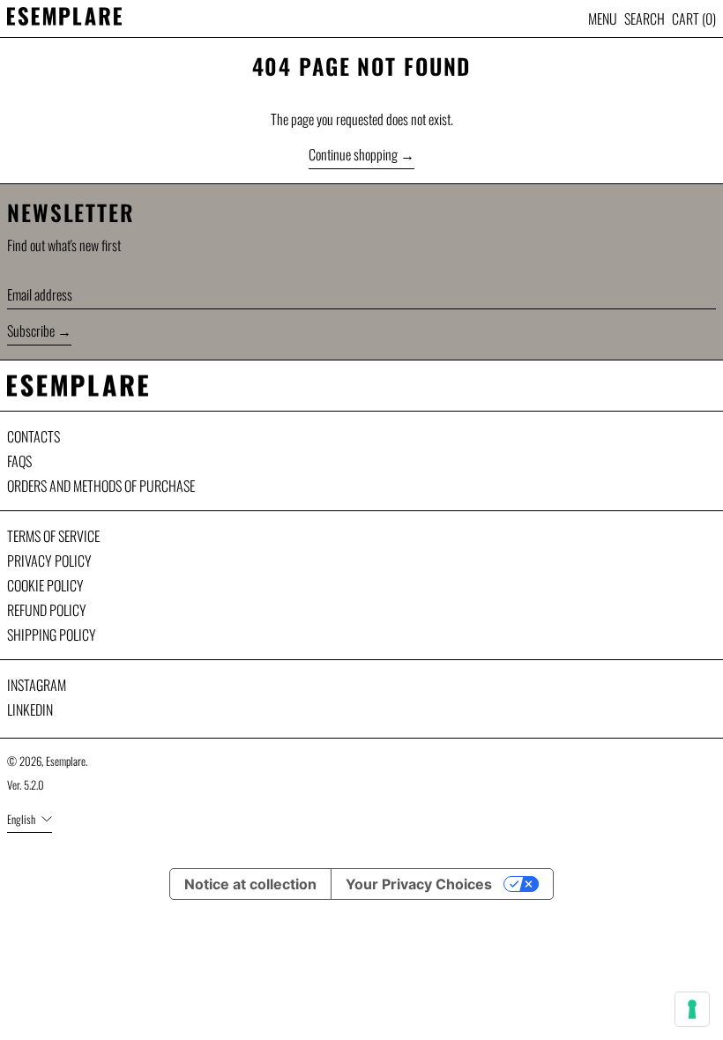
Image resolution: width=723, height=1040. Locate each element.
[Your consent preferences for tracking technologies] (692, 1009)
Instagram (36, 684)
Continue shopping (353, 154)
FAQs (19, 461)
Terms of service (53, 535)
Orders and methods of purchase (101, 485)
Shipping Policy (51, 634)
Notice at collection (250, 884)
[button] (644, 18)
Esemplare (66, 761)
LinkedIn (30, 709)
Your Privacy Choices (419, 884)
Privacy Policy (49, 560)
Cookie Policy (45, 585)
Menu (602, 18)
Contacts (33, 436)
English (22, 819)
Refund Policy (46, 609)
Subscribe (31, 330)
